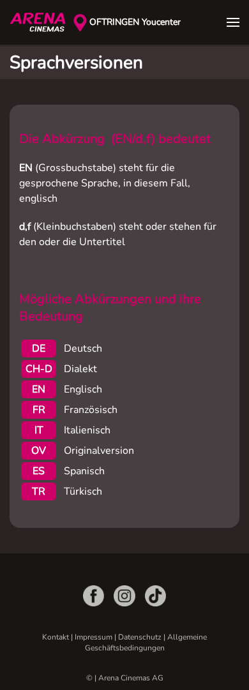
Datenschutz (140, 637)
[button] (233, 22)
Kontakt (55, 637)
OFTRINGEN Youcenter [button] (135, 22)
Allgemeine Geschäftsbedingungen (146, 642)
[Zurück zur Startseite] (41, 22)
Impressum (93, 637)
